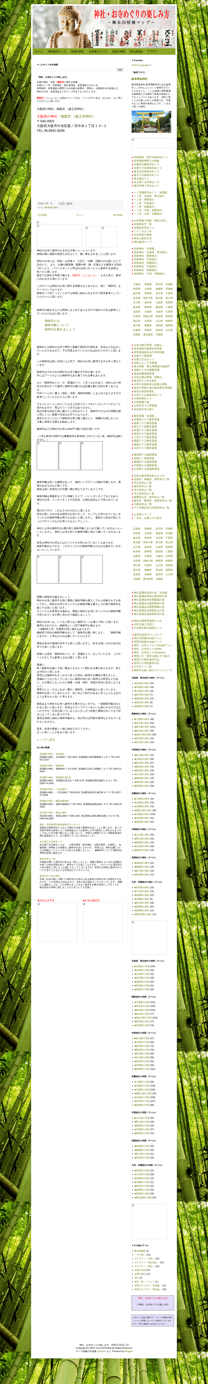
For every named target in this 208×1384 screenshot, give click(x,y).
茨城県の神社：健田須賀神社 (54, 801)
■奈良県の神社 (141, 818)
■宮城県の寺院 (141, 970)
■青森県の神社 (141, 706)
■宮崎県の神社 (141, 895)
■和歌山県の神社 (143, 810)
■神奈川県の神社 (143, 734)
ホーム (39, 51)
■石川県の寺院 (141, 1057)
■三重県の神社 (141, 799)
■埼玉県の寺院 (141, 1006)
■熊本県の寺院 (141, 1186)
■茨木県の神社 (141, 742)
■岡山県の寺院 (141, 1122)
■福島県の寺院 (141, 982)
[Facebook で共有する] (68, 203)
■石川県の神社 (141, 774)
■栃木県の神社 (141, 731)
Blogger (129, 1351)
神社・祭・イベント (144, 1281)
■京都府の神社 (141, 802)
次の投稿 (42, 215)
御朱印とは (52, 321)
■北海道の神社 (141, 683)
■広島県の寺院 (141, 1129)
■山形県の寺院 (141, 974)
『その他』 (140, 1254)
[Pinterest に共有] (71, 203)
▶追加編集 (139, 1251)
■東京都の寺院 (141, 1010)
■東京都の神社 (141, 727)
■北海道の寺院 (141, 966)
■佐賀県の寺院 (141, 1170)
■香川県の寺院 (141, 1154)
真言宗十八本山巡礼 (50, 876)
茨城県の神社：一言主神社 (53, 789)
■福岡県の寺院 (141, 1190)
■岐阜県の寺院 (141, 1046)
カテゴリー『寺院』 (144, 1258)
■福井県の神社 (141, 778)
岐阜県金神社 (140, 78)
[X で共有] (65, 203)
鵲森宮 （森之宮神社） (78, 116)
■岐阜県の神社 (141, 763)
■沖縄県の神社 (141, 899)
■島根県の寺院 (141, 1125)
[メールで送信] (60, 203)
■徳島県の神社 (141, 863)
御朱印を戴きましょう (60, 329)
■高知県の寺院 (141, 1157)
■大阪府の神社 (51, 207)
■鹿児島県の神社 (143, 914)
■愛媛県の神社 (141, 867)
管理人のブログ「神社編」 (148, 1289)
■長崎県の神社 (141, 910)
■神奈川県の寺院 (143, 1017)
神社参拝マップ (57, 51)
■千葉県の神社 (141, 719)
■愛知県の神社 (141, 766)
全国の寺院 (118, 51)
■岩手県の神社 (141, 694)
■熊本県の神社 (141, 903)
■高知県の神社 (141, 874)
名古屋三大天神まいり (51, 841)
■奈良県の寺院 (141, 1101)
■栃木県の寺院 (141, 1014)
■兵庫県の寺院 (141, 1089)
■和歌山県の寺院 (143, 1093)
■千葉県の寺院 (141, 1002)
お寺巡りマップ (98, 51)
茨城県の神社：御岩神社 (52, 765)
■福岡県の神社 (141, 906)
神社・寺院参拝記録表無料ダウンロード (60, 824)
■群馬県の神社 (141, 738)
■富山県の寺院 (141, 1038)
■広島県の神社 (141, 846)
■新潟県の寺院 (141, 1053)
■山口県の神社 (141, 834)
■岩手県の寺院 (141, 978)
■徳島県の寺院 (141, 1146)
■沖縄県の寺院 (141, 1182)
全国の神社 (77, 51)
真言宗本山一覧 (47, 859)
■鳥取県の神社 (141, 850)
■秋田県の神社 (141, 702)
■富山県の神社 (141, 755)
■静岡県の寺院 (141, 1069)
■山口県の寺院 (141, 1118)
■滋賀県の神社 (141, 822)
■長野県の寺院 (141, 1065)
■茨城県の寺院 (141, 1025)
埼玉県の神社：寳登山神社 (53, 812)
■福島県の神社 (141, 698)
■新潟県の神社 (141, 770)
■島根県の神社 (141, 842)
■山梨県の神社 (141, 759)
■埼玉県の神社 (141, 723)
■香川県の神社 (141, 871)
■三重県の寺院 (141, 1082)
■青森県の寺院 (141, 989)
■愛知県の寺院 (141, 1050)
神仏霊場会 (136, 51)
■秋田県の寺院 (141, 985)
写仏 (136, 1278)
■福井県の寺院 (141, 1061)
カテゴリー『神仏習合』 (146, 1262)
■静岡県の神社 (141, 786)
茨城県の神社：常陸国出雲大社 (55, 777)
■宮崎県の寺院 (141, 1178)
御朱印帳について (57, 325)
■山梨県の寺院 (141, 1042)
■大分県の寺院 (141, 1174)
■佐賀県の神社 (141, 887)
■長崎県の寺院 (141, 1193)
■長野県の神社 (141, 782)
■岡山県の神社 (141, 838)
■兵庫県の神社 (141, 806)
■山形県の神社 (141, 691)
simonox (101, 1351)
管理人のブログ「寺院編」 (148, 1285)
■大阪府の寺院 (141, 1097)
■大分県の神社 (141, 891)
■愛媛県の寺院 (141, 1150)
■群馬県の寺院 (141, 1021)
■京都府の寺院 (141, 1085)
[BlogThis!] (63, 203)
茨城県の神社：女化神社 (52, 754)
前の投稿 (117, 215)
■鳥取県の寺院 (141, 1133)
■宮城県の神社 (141, 687)
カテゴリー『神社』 (144, 1266)
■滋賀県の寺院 (141, 1105)
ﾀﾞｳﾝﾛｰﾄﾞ (153, 51)
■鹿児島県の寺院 (143, 1197)
